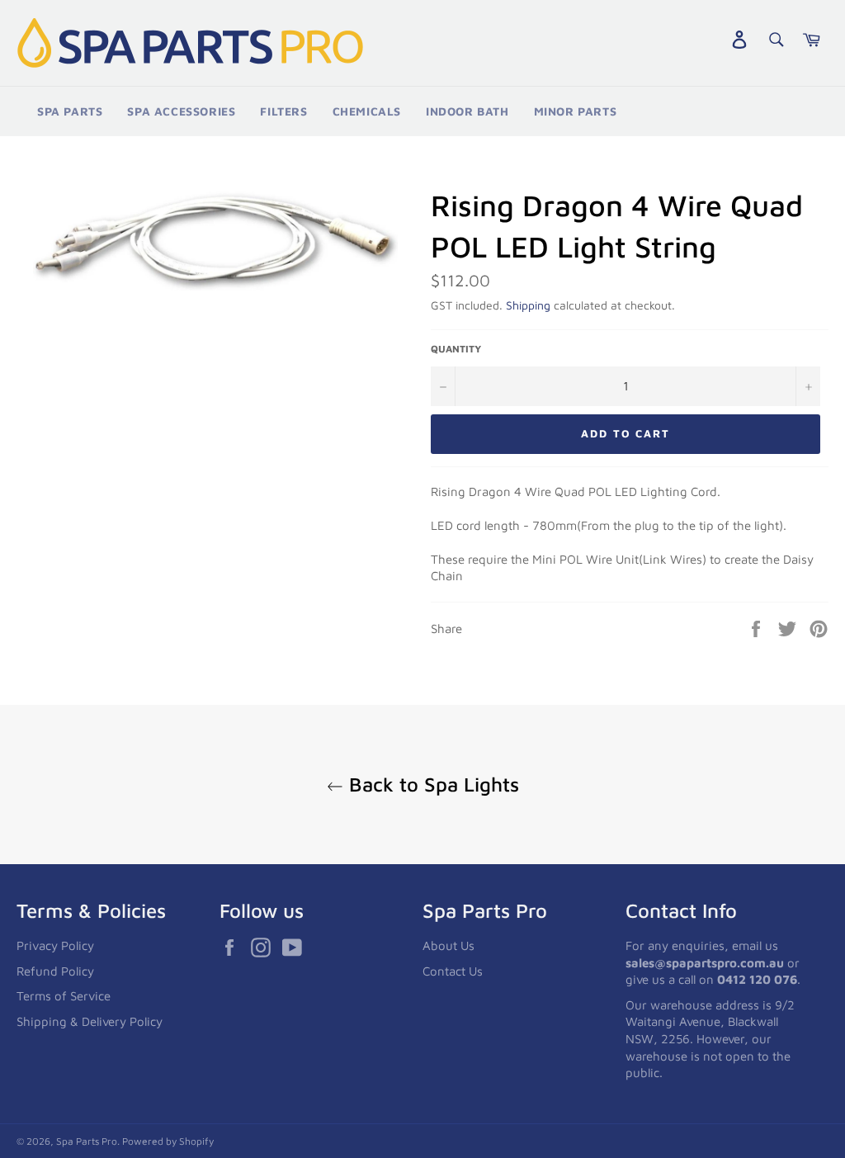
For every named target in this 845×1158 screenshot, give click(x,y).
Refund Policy (55, 971)
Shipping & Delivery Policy (90, 1021)
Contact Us (452, 971)
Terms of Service (64, 996)
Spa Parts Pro (86, 1141)
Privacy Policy (55, 945)
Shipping (528, 305)
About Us (448, 945)
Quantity (456, 349)
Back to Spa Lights (431, 784)
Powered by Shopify (168, 1141)
